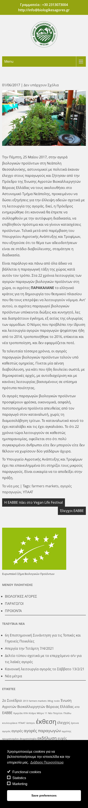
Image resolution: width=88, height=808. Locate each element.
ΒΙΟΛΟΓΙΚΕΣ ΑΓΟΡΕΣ (21, 596)
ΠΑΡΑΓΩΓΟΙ (14, 603)
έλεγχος (63, 722)
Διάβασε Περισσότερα (46, 762)
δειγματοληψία (28, 738)
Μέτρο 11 (42, 713)
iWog (50, 700)
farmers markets (45, 486)
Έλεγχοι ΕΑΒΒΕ (72, 510)
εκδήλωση (47, 738)
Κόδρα (32, 713)
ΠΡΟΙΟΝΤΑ (13, 610)
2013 (25, 700)
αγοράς (6, 731)
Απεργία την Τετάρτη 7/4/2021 (29, 648)
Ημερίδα (18, 713)
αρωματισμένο (10, 738)
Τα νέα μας (10, 486)
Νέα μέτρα (13, 676)
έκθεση (46, 721)
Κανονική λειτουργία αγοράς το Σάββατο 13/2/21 (44, 669)
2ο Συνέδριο (12, 700)
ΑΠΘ (77, 707)
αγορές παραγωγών (42, 730)
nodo (57, 700)
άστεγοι (30, 723)
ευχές (62, 738)
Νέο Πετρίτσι (55, 713)
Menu (8, 61)
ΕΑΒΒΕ (7, 712)
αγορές (17, 731)
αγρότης (66, 731)
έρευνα (75, 723)
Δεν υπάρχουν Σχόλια (41, 85)
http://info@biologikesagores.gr (44, 10)
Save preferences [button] (44, 795)
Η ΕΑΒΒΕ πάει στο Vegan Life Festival (33, 502)
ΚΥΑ (25, 713)
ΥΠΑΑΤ (28, 492)
